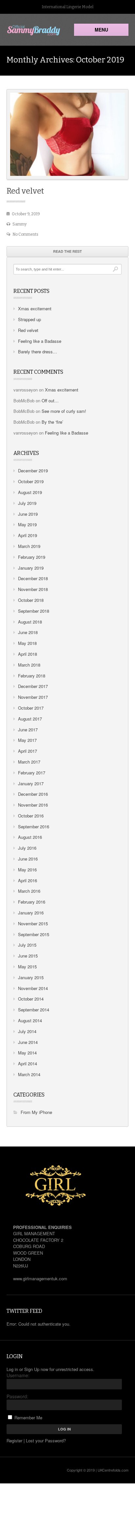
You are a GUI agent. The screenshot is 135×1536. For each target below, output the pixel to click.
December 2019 (33, 470)
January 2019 (31, 568)
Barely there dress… (37, 351)
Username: (18, 1375)
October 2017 (31, 708)
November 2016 (33, 805)
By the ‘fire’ (52, 422)
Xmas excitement (34, 308)
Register (14, 1440)
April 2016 (27, 880)
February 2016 (31, 902)
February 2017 (31, 772)
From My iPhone (36, 1112)
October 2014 (31, 999)
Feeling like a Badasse (39, 341)
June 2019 (28, 514)
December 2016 (33, 794)
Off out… (50, 400)
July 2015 (27, 945)
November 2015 (33, 923)
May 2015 (27, 966)
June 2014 (28, 1042)
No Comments (25, 234)
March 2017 (29, 762)
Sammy (19, 224)
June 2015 (28, 956)
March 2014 (29, 1074)
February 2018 (31, 676)
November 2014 (33, 988)
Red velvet (25, 191)
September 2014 (33, 1009)
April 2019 (27, 535)
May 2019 (27, 524)
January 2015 (31, 977)
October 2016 (31, 816)
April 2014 (27, 1063)
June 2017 (28, 729)
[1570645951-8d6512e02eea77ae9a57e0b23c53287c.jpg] (67, 134)
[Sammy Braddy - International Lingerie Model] (34, 30)
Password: (17, 1396)
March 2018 (29, 665)
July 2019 (27, 503)
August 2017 (30, 719)
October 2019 (31, 481)
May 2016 (27, 869)
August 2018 (30, 622)
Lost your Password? (46, 1440)
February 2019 (31, 557)
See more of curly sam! (64, 411)
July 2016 (27, 848)
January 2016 (31, 913)
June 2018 (28, 632)
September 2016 (33, 826)
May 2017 (27, 740)
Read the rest (67, 251)
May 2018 (27, 643)
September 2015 (33, 934)
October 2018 (31, 600)
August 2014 (30, 1020)
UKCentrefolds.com (113, 1470)
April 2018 (27, 654)
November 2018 (33, 589)
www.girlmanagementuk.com (40, 1278)
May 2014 (27, 1053)
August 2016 (30, 837)
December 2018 (33, 578)
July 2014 (27, 1031)
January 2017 (31, 783)
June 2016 (28, 859)
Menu (101, 29)
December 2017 (33, 686)
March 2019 (29, 546)
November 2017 (33, 697)
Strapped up (29, 319)
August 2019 (30, 492)
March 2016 (29, 891)
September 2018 (33, 611)
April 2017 (27, 751)
